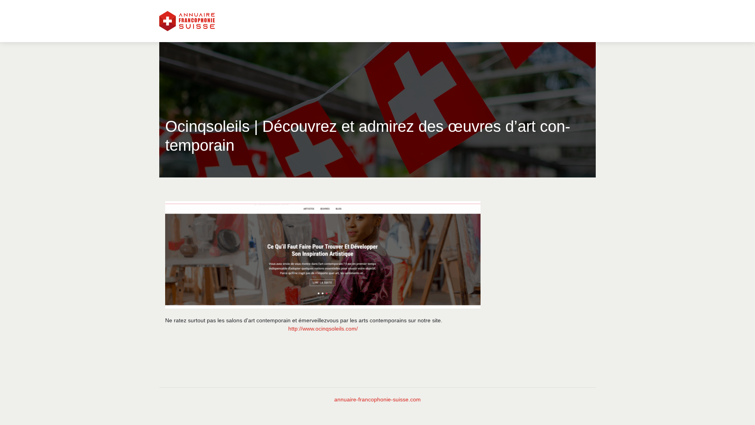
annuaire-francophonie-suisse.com (377, 399)
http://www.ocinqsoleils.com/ (323, 328)
